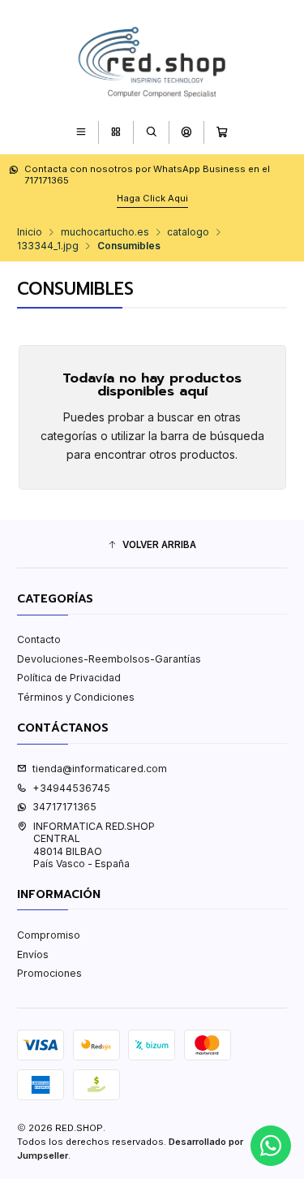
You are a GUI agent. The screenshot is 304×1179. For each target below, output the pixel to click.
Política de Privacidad (69, 678)
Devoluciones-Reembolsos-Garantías (109, 659)
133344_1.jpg (48, 246)
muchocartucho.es (105, 232)
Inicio (29, 232)
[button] (152, 545)
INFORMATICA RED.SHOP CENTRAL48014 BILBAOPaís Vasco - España (94, 845)
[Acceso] (186, 132)
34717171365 (64, 807)
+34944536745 (71, 788)
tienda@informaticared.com (99, 768)
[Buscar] (151, 132)
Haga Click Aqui (152, 198)
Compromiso (48, 935)
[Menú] (80, 132)
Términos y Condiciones (76, 697)
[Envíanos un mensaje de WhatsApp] (270, 1145)
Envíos (33, 954)
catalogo (188, 232)
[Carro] (222, 132)
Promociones (49, 973)
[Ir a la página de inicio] (152, 59)
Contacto (39, 639)
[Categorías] (115, 132)
